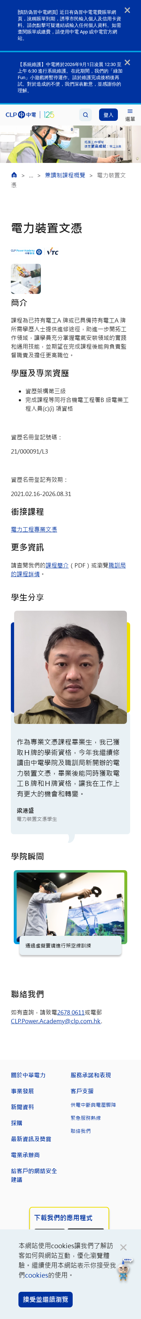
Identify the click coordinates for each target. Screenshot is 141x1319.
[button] (125, 1270)
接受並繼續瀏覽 (45, 1299)
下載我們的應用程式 (63, 1217)
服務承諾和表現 (90, 1075)
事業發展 (22, 1091)
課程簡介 (57, 565)
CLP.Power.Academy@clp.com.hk (56, 1021)
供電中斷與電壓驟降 (93, 1104)
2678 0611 (71, 1012)
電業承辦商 (25, 1155)
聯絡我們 (80, 1130)
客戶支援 (82, 1091)
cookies (36, 1275)
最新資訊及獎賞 (31, 1139)
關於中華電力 (28, 1075)
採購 (16, 1123)
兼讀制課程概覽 (65, 175)
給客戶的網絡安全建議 (34, 1175)
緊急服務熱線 (85, 1117)
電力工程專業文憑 (34, 529)
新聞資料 (22, 1107)
